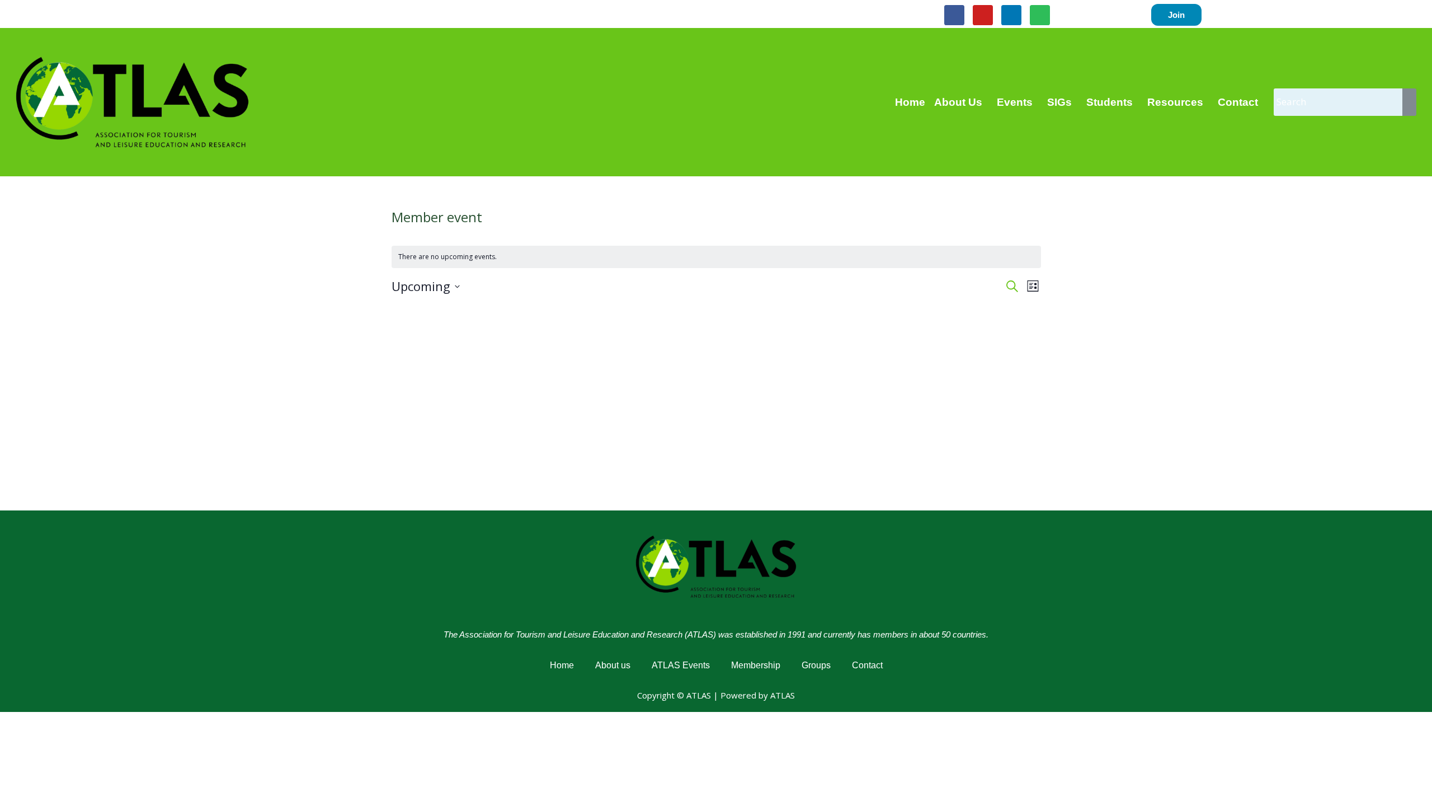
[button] (961, 102)
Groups (816, 665)
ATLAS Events (681, 665)
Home (910, 102)
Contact (1238, 102)
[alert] (716, 257)
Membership (755, 665)
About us (612, 665)
